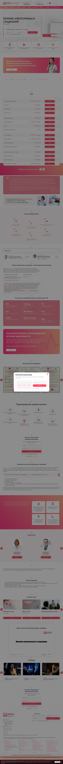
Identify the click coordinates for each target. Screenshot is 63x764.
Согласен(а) (57, 761)
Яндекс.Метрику (29, 760)
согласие (19, 761)
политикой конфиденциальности (37, 388)
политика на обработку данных (27, 761)
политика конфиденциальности (38, 761)
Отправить (39, 385)
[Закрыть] (61, 762)
